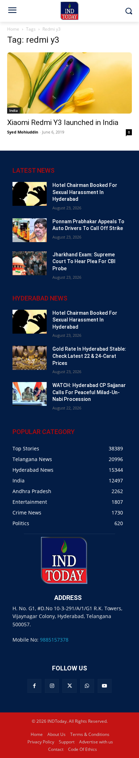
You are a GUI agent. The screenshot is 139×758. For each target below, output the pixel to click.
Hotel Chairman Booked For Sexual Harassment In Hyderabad (84, 192)
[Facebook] (34, 686)
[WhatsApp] (87, 686)
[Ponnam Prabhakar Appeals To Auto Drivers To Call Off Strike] (29, 230)
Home (13, 29)
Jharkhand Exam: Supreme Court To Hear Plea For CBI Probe (83, 261)
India (13, 110)
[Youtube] (105, 686)
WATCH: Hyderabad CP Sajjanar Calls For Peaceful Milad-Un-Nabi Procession (89, 392)
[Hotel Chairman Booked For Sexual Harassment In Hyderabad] (29, 194)
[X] (69, 686)
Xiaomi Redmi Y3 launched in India (62, 122)
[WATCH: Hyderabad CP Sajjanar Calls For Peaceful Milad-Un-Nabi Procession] (29, 394)
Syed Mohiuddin (22, 132)
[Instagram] (52, 686)
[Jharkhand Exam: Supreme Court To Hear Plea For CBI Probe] (29, 263)
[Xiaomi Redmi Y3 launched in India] (69, 83)
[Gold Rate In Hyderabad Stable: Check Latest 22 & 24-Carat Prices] (29, 358)
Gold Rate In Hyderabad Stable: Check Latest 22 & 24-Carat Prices (89, 356)
